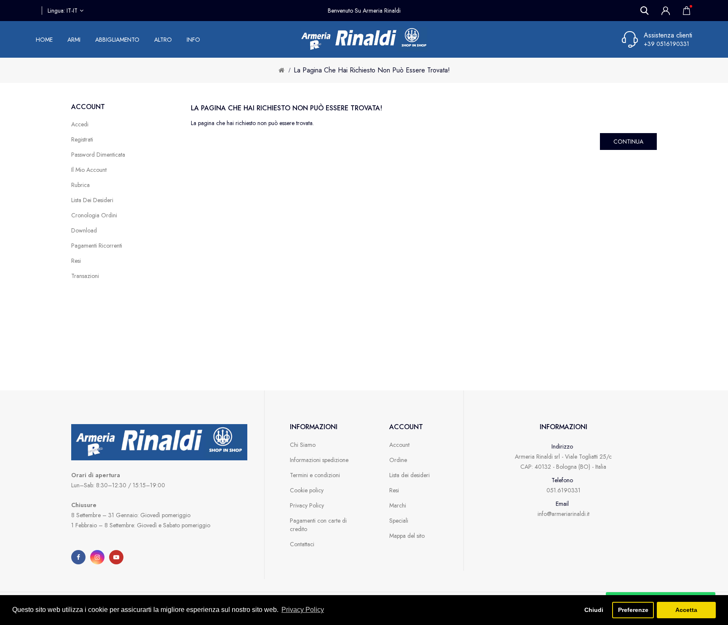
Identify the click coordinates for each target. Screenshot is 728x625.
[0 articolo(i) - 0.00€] (684, 10)
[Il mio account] (665, 10)
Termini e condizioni (315, 475)
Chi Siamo (303, 445)
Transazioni (85, 276)
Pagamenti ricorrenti (96, 245)
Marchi (397, 505)
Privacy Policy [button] (302, 609)
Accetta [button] (686, 609)
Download (84, 230)
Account (399, 445)
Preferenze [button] (633, 609)
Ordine (398, 460)
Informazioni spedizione (319, 460)
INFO (193, 39)
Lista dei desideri (92, 200)
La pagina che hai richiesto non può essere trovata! (372, 70)
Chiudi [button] (593, 609)
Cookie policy (307, 490)
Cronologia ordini (94, 215)
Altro (163, 39)
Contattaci (302, 544)
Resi (76, 260)
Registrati (82, 139)
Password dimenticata (98, 154)
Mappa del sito (407, 536)
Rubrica (80, 185)
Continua (628, 141)
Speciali (398, 520)
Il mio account (89, 170)
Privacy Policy (307, 505)
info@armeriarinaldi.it (563, 514)
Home (44, 39)
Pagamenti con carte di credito (318, 524)
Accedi (79, 124)
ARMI (73, 39)
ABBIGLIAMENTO (117, 39)
